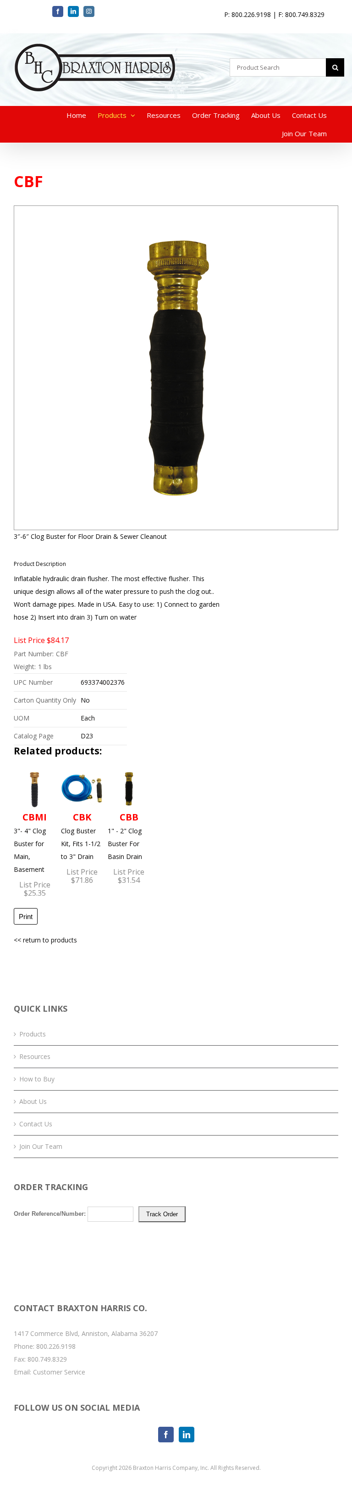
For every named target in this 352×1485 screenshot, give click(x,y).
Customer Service (59, 1372)
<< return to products (45, 940)
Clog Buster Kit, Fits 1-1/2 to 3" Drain (80, 836)
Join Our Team (40, 1146)
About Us (33, 1101)
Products (32, 1034)
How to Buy (37, 1079)
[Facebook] (166, 1434)
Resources (34, 1056)
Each (88, 718)
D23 (87, 735)
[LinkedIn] (186, 1434)
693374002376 (103, 682)
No (85, 700)
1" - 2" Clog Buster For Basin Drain (125, 836)
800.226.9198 (56, 1346)
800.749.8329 (47, 1359)
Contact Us (35, 1123)
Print (26, 916)
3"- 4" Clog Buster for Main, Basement (30, 842)
